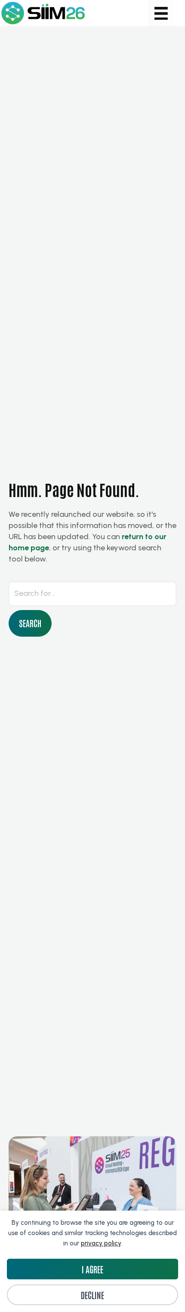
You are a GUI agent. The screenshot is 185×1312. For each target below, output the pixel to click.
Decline (92, 1294)
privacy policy (101, 1243)
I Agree (92, 1269)
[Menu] (161, 13)
